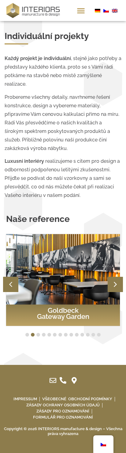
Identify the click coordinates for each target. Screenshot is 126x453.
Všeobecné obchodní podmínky (77, 399)
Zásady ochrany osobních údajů (63, 405)
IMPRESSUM (25, 399)
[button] (81, 10)
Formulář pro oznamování (63, 417)
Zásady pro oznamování (62, 411)
